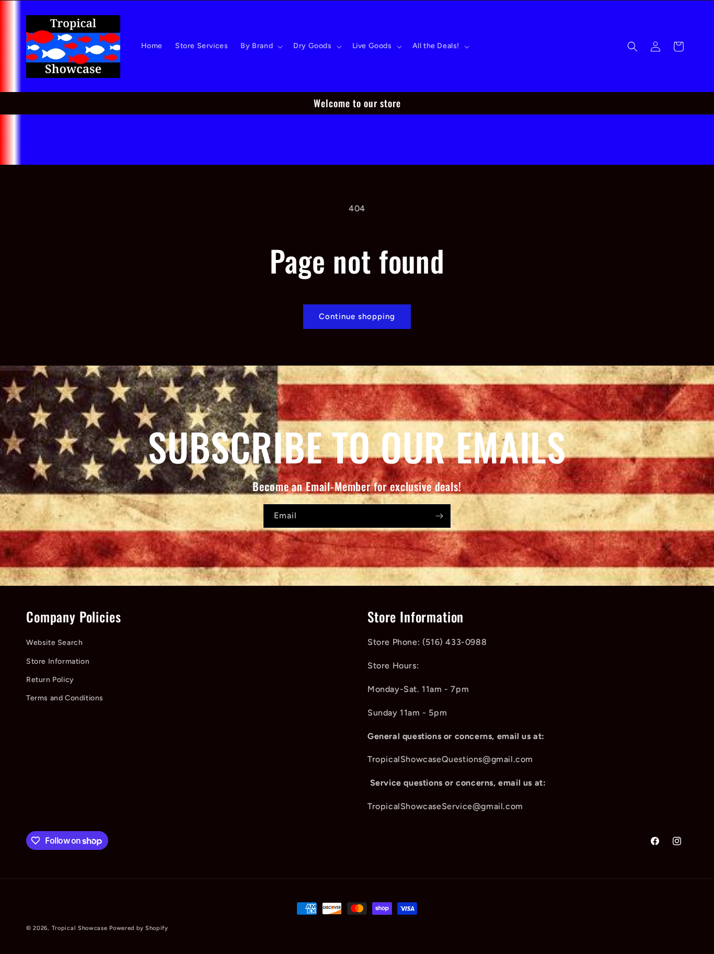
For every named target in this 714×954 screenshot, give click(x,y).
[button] (260, 46)
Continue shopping (357, 316)
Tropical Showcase (80, 928)
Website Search (54, 642)
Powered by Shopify (138, 928)
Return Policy (50, 679)
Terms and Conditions (64, 698)
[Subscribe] (439, 516)
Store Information (57, 661)
